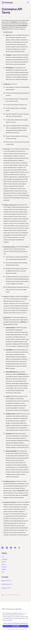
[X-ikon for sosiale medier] (19, 548)
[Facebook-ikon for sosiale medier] (3, 548)
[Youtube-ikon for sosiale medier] (15, 548)
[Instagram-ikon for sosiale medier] (7, 548)
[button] (28, 2)
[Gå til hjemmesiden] (7, 2)
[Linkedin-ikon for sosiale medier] (11, 548)
